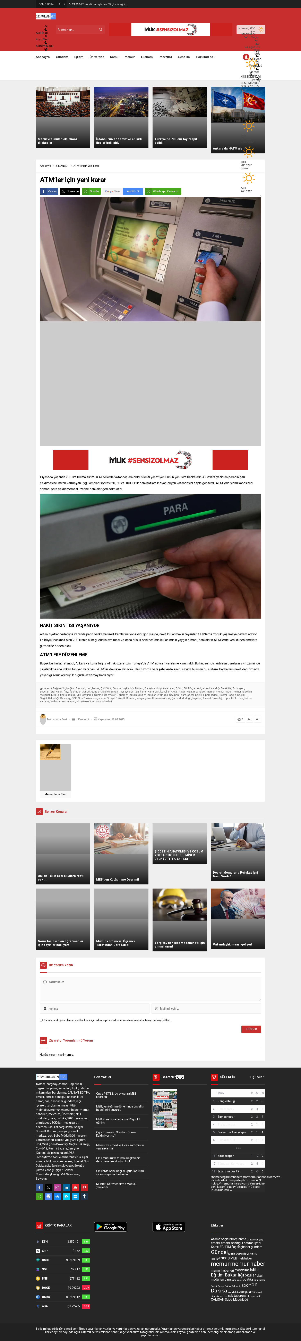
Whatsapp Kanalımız (166, 191)
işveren (129, 691)
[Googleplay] (66, 1196)
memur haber (224, 691)
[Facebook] (39, 1187)
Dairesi (139, 688)
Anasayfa (45, 165)
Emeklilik (226, 688)
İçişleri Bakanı (110, 691)
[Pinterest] (84, 1187)
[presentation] (178, 1077)
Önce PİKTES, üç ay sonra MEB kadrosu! (116, 1095)
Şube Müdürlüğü (181, 698)
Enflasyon (238, 688)
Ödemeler (109, 694)
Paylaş (52, 191)
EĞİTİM (188, 688)
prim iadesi (211, 694)
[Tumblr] (84, 1196)
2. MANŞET (62, 165)
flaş (66, 691)
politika (199, 694)
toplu (227, 698)
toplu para (237, 698)
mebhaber (199, 691)
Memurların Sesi (57, 719)
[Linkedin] (66, 1187)
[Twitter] (48, 1187)
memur (211, 691)
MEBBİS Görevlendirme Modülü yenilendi (116, 1185)
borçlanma (93, 688)
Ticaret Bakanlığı (213, 698)
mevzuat (45, 694)
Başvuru (80, 688)
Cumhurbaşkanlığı (123, 688)
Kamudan (153, 691)
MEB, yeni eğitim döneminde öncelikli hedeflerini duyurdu (120, 1108)
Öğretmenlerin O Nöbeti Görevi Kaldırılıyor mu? (102, 4)
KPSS (174, 691)
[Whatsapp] (39, 1196)
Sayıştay (65, 698)
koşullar (165, 691)
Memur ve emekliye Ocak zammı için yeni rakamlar (120, 1147)
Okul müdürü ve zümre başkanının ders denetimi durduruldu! (118, 1159)
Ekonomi (83, 719)
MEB (189, 691)
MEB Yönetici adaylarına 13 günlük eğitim (118, 1121)
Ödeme (98, 694)
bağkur (70, 688)
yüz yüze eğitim (85, 701)
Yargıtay (44, 701)
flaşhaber (75, 691)
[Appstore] (57, 1196)
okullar (152, 694)
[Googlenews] (48, 1196)
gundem (96, 691)
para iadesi (187, 694)
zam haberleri (104, 701)
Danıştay (150, 688)
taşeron (196, 698)
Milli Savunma (85, 694)
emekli (197, 688)
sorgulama (99, 698)
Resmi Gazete (228, 694)
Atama (48, 688)
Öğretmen (122, 694)
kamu (143, 691)
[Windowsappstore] (75, 1196)
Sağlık (241, 694)
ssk (168, 698)
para (177, 694)
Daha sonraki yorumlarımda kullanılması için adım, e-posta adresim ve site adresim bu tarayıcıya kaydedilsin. (107, 1020)
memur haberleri (242, 691)
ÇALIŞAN (106, 688)
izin (137, 691)
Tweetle (73, 191)
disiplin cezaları (165, 688)
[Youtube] (75, 1187)
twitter (248, 698)
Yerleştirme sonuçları (63, 701)
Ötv (171, 694)
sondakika (234, 1292)
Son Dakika (85, 698)
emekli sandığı (211, 688)
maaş (182, 691)
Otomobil (162, 694)
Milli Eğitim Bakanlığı (63, 694)
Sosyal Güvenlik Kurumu (121, 698)
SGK (74, 698)
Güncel (86, 691)
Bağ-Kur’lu (59, 688)
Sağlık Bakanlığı (49, 698)
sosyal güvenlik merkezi (151, 698)
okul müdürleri (138, 694)
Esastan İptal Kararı (51, 691)
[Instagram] (57, 1187)
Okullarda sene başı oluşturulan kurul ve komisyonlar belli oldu (120, 1172)
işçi (122, 691)
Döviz (179, 688)
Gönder (94, 191)
